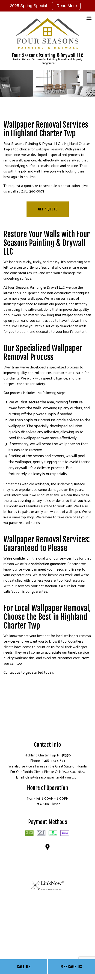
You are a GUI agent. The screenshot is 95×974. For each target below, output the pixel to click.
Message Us (71, 966)
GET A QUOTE (47, 209)
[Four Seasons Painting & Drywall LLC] (47, 33)
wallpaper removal (49, 149)
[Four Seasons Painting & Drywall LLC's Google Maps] (47, 848)
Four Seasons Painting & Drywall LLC (47, 56)
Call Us (24, 966)
